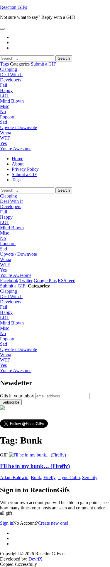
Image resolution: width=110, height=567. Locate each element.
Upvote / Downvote (18, 127)
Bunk (36, 477)
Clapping (8, 69)
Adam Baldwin (14, 477)
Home (17, 158)
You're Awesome (15, 148)
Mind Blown (12, 100)
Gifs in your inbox (17, 395)
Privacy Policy (25, 169)
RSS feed (66, 280)
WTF (5, 138)
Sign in (6, 523)
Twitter (26, 280)
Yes (3, 143)
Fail (3, 85)
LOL (4, 95)
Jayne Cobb (69, 477)
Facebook (9, 280)
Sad (3, 122)
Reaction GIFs (13, 7)
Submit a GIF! (13, 285)
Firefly (49, 477)
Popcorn (8, 116)
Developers (10, 79)
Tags (4, 63)
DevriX (35, 558)
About (17, 163)
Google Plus (45, 280)
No (3, 111)
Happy (6, 90)
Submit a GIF (43, 63)
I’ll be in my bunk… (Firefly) (35, 466)
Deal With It (11, 74)
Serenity (89, 477)
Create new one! (53, 523)
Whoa (5, 132)
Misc (4, 106)
